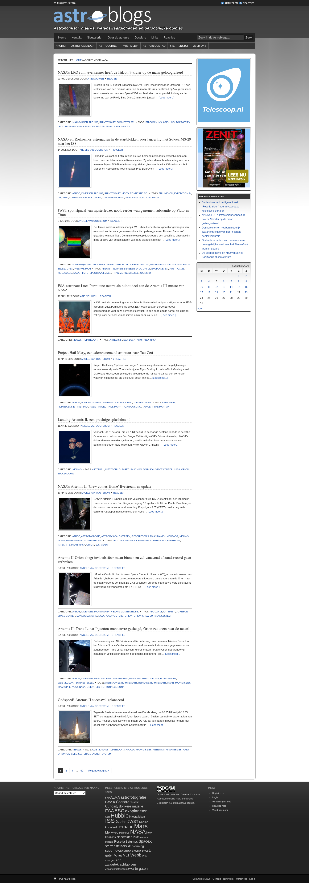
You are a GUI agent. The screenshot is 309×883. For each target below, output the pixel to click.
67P (107, 797)
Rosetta (119, 841)
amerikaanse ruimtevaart (120, 682)
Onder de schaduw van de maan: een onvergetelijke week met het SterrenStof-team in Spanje (225, 244)
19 (216, 292)
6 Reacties (118, 635)
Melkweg (172, 536)
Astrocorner (109, 45)
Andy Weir (168, 402)
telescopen (65, 268)
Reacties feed (219, 806)
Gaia (107, 816)
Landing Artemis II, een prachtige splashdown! (94, 419)
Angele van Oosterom (94, 150)
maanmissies (183, 682)
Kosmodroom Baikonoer (85, 197)
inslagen (163, 122)
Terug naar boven (66, 879)
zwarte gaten (137, 869)
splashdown (66, 473)
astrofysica (123, 264)
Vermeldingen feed (221, 801)
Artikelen (231, 3)
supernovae (114, 850)
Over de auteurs (118, 37)
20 (223, 292)
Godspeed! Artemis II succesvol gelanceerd (91, 699)
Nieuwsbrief (94, 37)
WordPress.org (220, 810)
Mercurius (124, 832)
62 (82, 770)
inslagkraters (180, 122)
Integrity (64, 544)
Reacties (248, 3)
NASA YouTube (114, 616)
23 (246, 292)
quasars (109, 842)
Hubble (120, 815)
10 (201, 286)
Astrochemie (105, 264)
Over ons (199, 45)
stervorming (135, 846)
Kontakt (76, 37)
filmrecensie (66, 406)
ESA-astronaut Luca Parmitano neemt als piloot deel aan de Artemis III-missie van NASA (121, 287)
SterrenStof (179, 45)
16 (246, 286)
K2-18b (180, 268)
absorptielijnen (112, 268)
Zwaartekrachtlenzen (116, 869)
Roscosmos (133, 197)
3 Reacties (118, 568)
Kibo (65, 197)
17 (201, 292)
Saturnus (183, 264)
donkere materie (131, 806)
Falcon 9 (151, 122)
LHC (118, 827)
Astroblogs (154, 19)
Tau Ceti (147, 406)
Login (215, 797)
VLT (126, 855)
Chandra (122, 802)
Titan (115, 273)
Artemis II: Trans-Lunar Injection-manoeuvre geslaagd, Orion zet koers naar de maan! (123, 628)
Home (62, 37)
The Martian (161, 406)
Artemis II (98, 469)
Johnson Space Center (158, 469)
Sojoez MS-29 (150, 197)
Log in (252, 879)
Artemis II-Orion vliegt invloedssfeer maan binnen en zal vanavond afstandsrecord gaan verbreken (124, 559)
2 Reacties (119, 359)
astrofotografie (133, 797)
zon (118, 860)
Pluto (84, 273)
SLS (97, 544)
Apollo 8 (118, 540)
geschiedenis (140, 536)
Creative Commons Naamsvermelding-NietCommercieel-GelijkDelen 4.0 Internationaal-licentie (179, 798)
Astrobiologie (90, 536)
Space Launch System (97, 754)
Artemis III (116, 340)
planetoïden (124, 837)
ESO (119, 810)
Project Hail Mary (108, 406)
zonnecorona (115, 687)
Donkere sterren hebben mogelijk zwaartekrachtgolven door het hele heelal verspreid (221, 232)
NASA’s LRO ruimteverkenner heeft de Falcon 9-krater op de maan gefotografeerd (120, 72)
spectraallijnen (100, 273)
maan (109, 126)
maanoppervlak (68, 687)
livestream (110, 197)
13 (223, 286)
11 (209, 286)
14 (231, 286)
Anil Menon (166, 193)
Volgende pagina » (99, 770)
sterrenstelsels (116, 846)
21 (231, 292)
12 (216, 286)
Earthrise (173, 540)
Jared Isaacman (132, 469)
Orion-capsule (67, 754)
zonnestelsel (126, 122)
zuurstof (146, 273)
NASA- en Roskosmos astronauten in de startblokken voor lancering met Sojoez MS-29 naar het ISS (124, 141)
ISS (59, 197)
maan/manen (80, 122)
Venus (118, 855)
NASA (117, 126)
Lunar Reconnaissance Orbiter (84, 126)
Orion (185, 469)
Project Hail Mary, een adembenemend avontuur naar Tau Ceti (105, 352)
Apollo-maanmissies (139, 749)
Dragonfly (143, 268)
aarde (76, 193)
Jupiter (121, 821)
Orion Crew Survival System (152, 616)
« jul (200, 308)
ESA (125, 340)
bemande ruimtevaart (152, 540)
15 (238, 286)
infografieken (137, 816)
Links (154, 37)
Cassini (110, 802)
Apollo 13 (156, 611)
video (125, 193)
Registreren (218, 793)
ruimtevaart (107, 122)
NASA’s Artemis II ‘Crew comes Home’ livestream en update (104, 486)
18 (208, 292)
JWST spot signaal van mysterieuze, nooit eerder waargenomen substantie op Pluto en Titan (123, 212)
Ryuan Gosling (131, 406)
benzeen (129, 268)
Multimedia (130, 45)
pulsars (144, 837)
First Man (82, 406)
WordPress (241, 879)
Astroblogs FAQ (154, 45)
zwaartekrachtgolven (120, 864)
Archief (61, 45)
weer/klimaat (82, 268)
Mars (132, 678)
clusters (135, 802)
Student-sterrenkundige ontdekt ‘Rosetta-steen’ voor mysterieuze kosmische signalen (220, 206)
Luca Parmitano (139, 340)
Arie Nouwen (95, 78)
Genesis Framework (223, 879)
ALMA (115, 797)
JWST (172, 268)
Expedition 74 (182, 193)
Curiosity (111, 806)
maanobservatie (87, 616)
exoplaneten (140, 264)
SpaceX (125, 126)
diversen (87, 193)
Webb (135, 855)
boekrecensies (91, 402)
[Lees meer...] (166, 97)
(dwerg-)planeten (84, 264)
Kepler (143, 821)
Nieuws (93, 122)
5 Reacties (118, 706)
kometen (110, 827)
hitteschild (112, 469)
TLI (102, 687)
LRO (60, 126)
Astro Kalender (82, 45)
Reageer (112, 78)
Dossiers (140, 37)
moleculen (65, 273)
